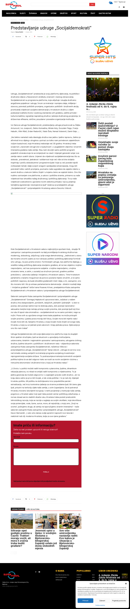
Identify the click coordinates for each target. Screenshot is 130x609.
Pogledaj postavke (119, 601)
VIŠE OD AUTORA (32, 509)
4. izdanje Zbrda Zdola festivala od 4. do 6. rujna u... (101, 106)
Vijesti (22, 22)
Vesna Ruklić (19, 32)
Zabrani (102, 601)
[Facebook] (119, 7)
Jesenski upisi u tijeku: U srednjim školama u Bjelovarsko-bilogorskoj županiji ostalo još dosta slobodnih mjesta (46, 539)
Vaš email (16, 437)
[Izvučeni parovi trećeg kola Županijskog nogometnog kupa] (91, 158)
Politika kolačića (100, 605)
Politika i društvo (24, 20)
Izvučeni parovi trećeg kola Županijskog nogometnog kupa (107, 161)
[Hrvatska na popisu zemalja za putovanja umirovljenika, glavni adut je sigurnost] (91, 174)
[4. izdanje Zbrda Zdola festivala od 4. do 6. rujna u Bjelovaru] (102, 90)
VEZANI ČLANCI (18, 509)
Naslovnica (14, 20)
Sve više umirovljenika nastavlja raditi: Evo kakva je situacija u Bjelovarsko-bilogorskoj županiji (68, 539)
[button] (126, 584)
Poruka (15, 446)
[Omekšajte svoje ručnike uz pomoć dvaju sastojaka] (91, 144)
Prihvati (85, 601)
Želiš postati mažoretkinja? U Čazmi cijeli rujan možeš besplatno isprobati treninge (108, 129)
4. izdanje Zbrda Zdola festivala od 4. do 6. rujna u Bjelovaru (109, 579)
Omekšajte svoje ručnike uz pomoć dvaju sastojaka (108, 146)
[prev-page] (12, 553)
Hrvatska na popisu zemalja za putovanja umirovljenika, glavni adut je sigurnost (107, 178)
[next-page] (15, 553)
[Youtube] (124, 7)
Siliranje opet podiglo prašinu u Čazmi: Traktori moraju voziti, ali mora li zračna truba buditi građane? (21, 538)
